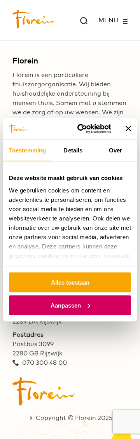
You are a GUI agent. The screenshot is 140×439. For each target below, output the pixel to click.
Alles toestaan (70, 282)
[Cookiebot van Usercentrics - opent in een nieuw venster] (82, 129)
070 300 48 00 (44, 363)
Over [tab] (115, 150)
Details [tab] (72, 150)
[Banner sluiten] (128, 128)
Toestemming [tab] (27, 150)
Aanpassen (66, 305)
